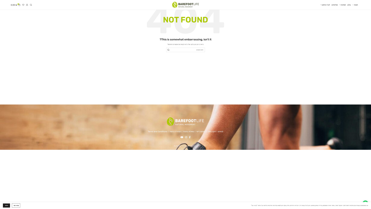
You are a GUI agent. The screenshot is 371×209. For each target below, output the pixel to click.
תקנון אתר (212, 131)
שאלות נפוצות (188, 131)
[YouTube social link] (182, 137)
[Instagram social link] (186, 137)
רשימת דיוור (200, 131)
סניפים (220, 131)
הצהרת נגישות (175, 131)
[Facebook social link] (189, 137)
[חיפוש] (31, 5)
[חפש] (168, 50)
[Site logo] (185, 5)
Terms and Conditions (157, 131)
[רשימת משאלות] (23, 5)
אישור (6, 205)
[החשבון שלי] (27, 5)
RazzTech (184, 148)
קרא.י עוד (16, 205)
